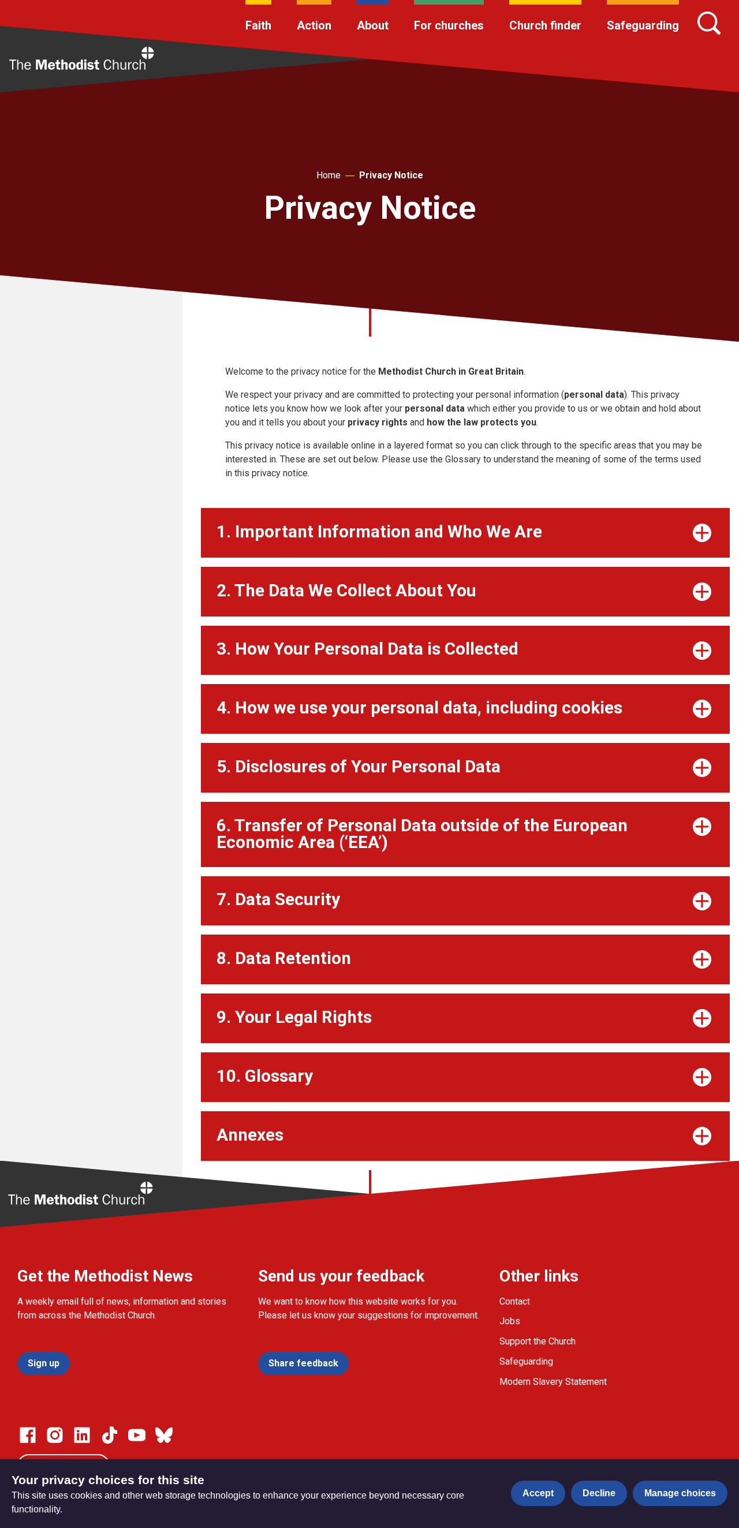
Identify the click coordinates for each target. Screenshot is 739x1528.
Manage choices (680, 1493)
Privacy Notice (391, 175)
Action (314, 25)
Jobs (509, 1321)
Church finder (545, 25)
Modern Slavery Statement (553, 1381)
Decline (599, 1493)
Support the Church (537, 1341)
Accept (538, 1493)
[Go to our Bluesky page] (164, 1435)
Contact (514, 1301)
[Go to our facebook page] (27, 1435)
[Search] (709, 23)
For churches (449, 25)
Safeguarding (643, 25)
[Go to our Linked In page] (82, 1435)
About (373, 25)
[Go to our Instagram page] (54, 1435)
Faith (258, 25)
